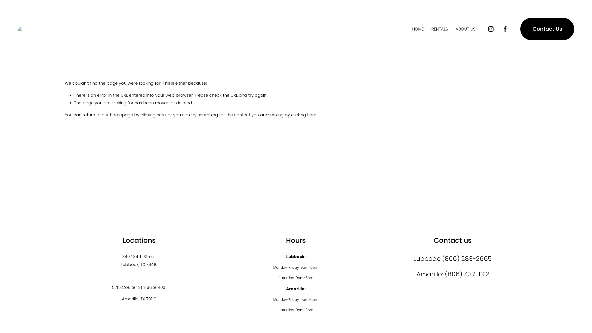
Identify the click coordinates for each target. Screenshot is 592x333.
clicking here (153, 115)
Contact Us (547, 29)
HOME (418, 29)
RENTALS (439, 29)
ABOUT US (465, 29)
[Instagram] (490, 29)
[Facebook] (505, 29)
